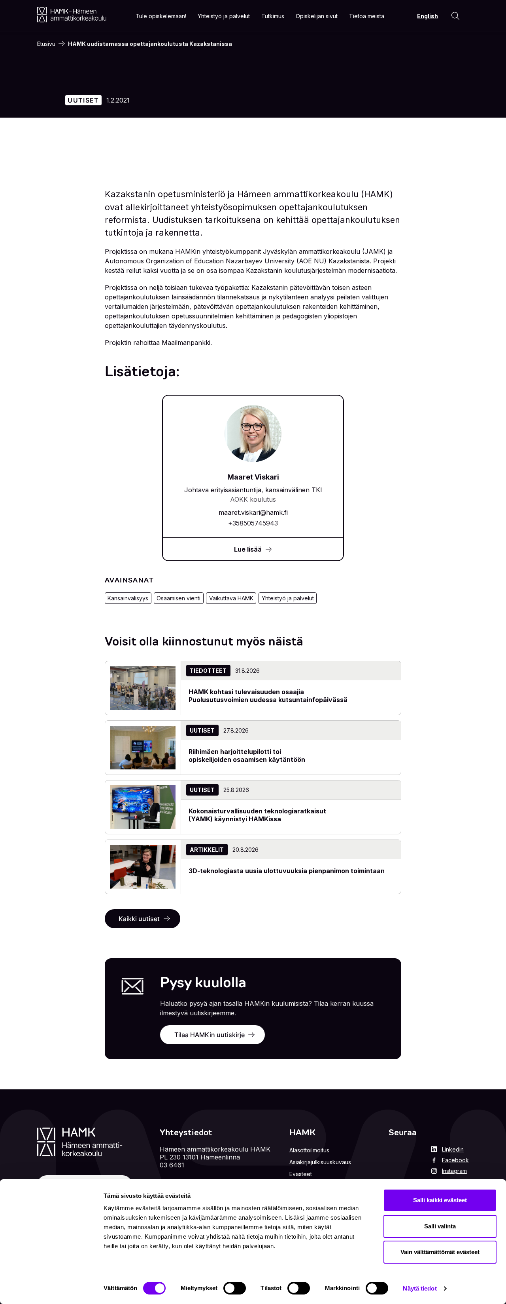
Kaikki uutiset (139, 919)
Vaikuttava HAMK (231, 598)
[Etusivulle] (71, 15)
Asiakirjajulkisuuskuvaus (320, 1162)
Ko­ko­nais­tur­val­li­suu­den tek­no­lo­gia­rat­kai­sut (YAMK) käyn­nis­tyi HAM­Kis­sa (257, 815)
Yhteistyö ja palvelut (288, 598)
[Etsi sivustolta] (455, 16)
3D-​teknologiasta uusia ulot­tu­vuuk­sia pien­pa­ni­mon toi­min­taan (287, 871)
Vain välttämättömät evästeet (440, 1252)
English (427, 16)
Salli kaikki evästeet (440, 1200)
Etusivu (46, 43)
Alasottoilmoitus (309, 1150)
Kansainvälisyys (128, 598)
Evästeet (300, 1174)
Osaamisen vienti (178, 598)
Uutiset (83, 100)
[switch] (234, 1288)
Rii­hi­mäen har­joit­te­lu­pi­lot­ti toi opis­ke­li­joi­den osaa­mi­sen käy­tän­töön (247, 755)
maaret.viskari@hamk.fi (253, 512)
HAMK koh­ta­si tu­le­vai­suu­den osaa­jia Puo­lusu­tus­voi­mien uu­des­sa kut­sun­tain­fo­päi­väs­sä (268, 696)
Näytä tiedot (419, 1288)
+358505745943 (253, 523)
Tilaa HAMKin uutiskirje (209, 1035)
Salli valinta (440, 1226)
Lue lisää (248, 549)
